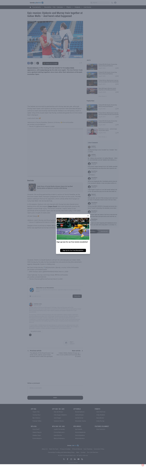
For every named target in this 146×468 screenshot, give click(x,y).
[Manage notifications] (143, 465)
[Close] (88, 216)
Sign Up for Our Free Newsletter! (73, 250)
